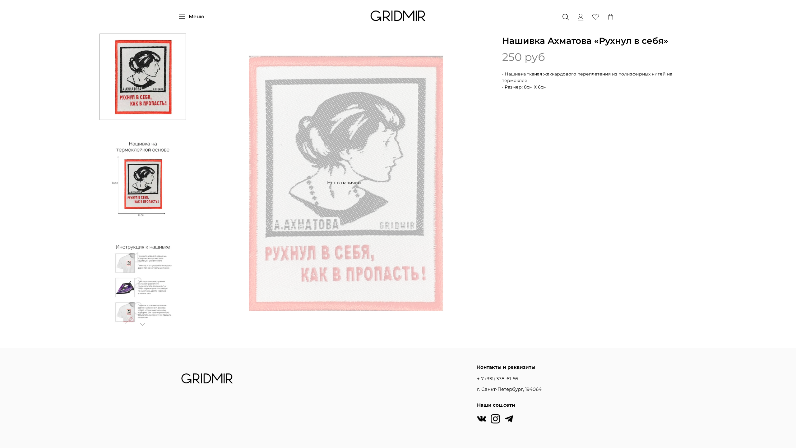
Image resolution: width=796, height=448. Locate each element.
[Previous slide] (205, 182)
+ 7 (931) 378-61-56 (497, 379)
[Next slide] (142, 324)
